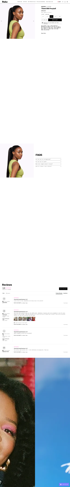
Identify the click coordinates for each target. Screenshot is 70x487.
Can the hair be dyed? (41, 161)
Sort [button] (3, 293)
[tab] (59, 293)
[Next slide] (34, 21)
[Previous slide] (1, 21)
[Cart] (67, 2)
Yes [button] (21, 324)
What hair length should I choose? (44, 163)
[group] (8, 288)
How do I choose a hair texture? (43, 166)
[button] (16, 319)
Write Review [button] (63, 288)
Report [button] (24, 324)
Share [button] (26, 324)
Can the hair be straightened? (43, 159)
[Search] (63, 2)
